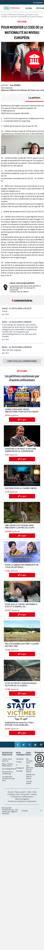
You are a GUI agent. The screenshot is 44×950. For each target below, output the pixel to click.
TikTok (19, 762)
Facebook (19, 759)
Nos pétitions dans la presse (29, 768)
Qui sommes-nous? (29, 761)
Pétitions (12, 15)
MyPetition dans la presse (30, 776)
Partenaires (31, 801)
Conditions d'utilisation (17, 801)
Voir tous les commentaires (22, 361)
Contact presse (29, 782)
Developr (5, 813)
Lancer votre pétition (7, 760)
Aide (29, 792)
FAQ (34, 792)
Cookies (34, 794)
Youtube (19, 771)
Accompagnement (9, 769)
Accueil (29, 8)
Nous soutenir (20, 792)
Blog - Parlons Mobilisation (7, 765)
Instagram (20, 768)
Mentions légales (21, 799)
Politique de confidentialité (22, 797)
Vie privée (25, 794)
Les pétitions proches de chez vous (8, 778)
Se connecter (38, 2)
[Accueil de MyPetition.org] (11, 8)
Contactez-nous (13, 794)
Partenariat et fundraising (7, 773)
